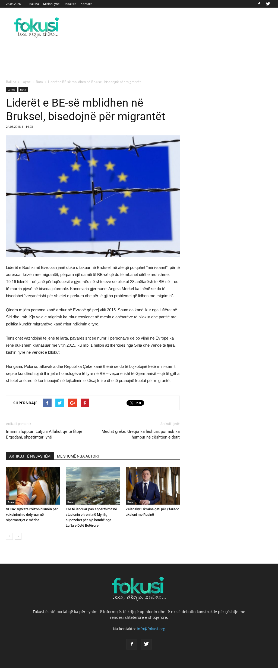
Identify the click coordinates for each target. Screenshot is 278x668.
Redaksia (70, 4)
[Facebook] (259, 4)
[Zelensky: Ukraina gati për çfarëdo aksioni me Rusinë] (153, 486)
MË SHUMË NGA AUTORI (78, 456)
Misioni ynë (51, 4)
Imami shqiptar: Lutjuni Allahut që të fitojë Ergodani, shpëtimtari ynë (44, 434)
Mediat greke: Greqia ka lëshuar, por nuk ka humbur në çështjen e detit (141, 434)
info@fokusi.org (151, 628)
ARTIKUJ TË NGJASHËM (29, 456)
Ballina (34, 4)
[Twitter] (268, 4)
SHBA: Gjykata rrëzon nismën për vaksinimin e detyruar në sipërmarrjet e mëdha (32, 514)
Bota (23, 89)
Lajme (11, 89)
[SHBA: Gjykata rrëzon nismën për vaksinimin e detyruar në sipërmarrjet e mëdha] (33, 486)
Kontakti (87, 4)
